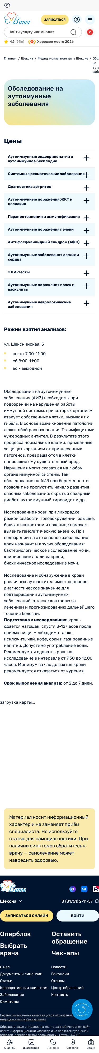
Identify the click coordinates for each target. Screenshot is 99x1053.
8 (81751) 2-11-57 (77, 901)
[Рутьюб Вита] (96, 889)
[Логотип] (17, 18)
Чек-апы (65, 953)
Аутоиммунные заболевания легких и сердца (43, 257)
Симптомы (9, 1002)
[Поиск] (73, 32)
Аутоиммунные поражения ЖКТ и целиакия (40, 201)
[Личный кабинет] (77, 19)
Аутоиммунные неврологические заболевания (39, 304)
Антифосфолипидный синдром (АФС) (43, 242)
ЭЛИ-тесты (19, 272)
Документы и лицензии (21, 974)
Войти (77, 916)
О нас (5, 967)
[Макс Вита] (72, 889)
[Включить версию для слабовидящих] (7, 5)
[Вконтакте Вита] (84, 889)
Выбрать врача (13, 949)
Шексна (8, 901)
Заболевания (12, 995)
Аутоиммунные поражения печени (41, 229)
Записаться (54, 20)
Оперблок (15, 934)
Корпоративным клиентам (24, 988)
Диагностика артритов (29, 186)
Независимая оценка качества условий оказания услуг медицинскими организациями (40, 1017)
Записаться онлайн (26, 916)
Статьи (6, 981)
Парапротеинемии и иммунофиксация (44, 216)
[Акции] (90, 32)
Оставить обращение (69, 937)
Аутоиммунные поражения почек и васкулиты (41, 287)
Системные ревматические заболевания (46, 174)
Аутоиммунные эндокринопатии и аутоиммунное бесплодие (40, 158)
